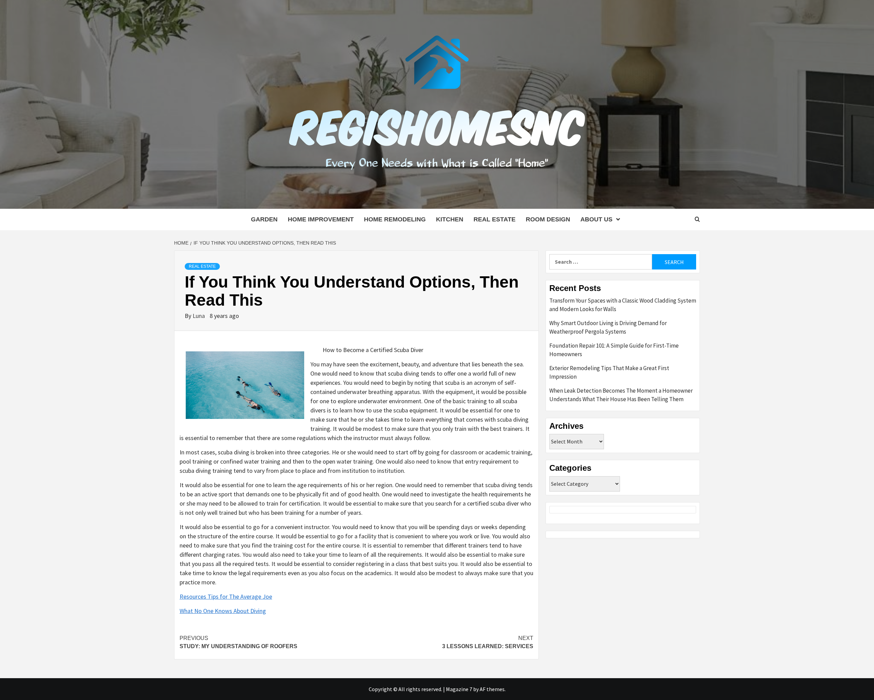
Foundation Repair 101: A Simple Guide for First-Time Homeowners (614, 350)
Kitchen (449, 219)
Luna (199, 316)
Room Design (548, 219)
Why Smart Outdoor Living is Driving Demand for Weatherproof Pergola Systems (608, 327)
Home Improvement (321, 219)
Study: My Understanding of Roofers (238, 642)
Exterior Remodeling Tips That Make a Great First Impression (609, 372)
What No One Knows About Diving (223, 611)
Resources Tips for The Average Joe (226, 596)
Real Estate (495, 219)
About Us (596, 219)
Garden (264, 219)
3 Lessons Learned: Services (487, 642)
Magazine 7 (459, 689)
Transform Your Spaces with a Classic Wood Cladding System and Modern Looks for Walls (622, 305)
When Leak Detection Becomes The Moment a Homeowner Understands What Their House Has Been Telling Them (621, 395)
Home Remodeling (395, 219)
